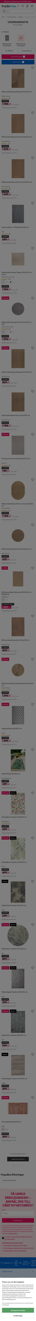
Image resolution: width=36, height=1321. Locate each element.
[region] (18, 1299)
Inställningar (18, 1316)
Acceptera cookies (18, 1310)
